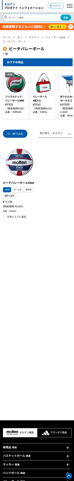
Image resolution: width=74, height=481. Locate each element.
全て (19, 37)
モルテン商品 (27, 432)
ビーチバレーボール (14, 41)
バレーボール (55, 37)
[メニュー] (70, 6)
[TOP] (69, 476)
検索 (65, 17)
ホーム (7, 37)
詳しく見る (56, 26)
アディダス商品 (59, 432)
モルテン (34, 37)
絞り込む (17, 134)
